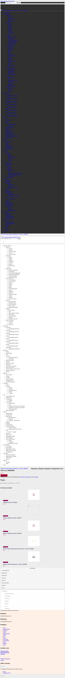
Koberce (10, 49)
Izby (6, 121)
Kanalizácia (8, 164)
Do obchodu (3, 475)
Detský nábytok (11, 71)
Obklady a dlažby (9, 130)
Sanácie (9, 167)
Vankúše (10, 64)
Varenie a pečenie (11, 44)
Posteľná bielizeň (11, 55)
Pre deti (7, 67)
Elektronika (10, 38)
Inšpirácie (5, 92)
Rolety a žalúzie (11, 198)
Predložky (10, 58)
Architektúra (8, 180)
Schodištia (10, 208)
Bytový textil (10, 48)
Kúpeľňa (10, 31)
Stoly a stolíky (11, 21)
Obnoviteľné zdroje (9, 216)
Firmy (7, 230)
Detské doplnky (11, 68)
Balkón (9, 24)
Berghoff (7, 608)
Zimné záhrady (9, 204)
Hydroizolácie (8, 191)
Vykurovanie (8, 168)
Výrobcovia (4, 591)
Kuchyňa (10, 29)
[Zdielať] (3, 675)
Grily (9, 78)
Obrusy (9, 54)
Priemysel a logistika (10, 217)
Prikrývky (10, 60)
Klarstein (7, 598)
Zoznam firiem (6, 640)
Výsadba (10, 160)
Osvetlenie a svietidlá (10, 133)
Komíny (9, 207)
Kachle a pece (11, 170)
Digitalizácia (8, 181)
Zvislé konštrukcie (9, 206)
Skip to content (11, 1)
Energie (7, 188)
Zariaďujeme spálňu (12, 104)
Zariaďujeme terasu (12, 107)
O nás (4, 627)
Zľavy (4, 231)
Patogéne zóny (9, 147)
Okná (7, 197)
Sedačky (10, 17)
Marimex (36, 477)
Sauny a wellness (9, 137)
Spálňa (7, 102)
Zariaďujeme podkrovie (13, 115)
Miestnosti (8, 22)
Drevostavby (8, 183)
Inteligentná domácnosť (13, 39)
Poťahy (9, 57)
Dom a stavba (11, 77)
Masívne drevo (11, 184)
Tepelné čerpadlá (11, 176)
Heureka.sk (23, 477)
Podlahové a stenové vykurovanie (15, 173)
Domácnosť (8, 35)
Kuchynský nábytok (12, 124)
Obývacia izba (11, 32)
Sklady (7, 226)
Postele (9, 15)
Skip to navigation (4, 1)
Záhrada (7, 75)
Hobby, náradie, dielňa (12, 80)
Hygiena (7, 144)
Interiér (4, 117)
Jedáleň (9, 27)
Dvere (7, 118)
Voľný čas (10, 91)
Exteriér (4, 150)
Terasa (7, 105)
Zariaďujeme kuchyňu (12, 98)
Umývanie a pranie (12, 42)
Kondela (7, 603)
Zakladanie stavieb (9, 203)
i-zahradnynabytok (9, 593)
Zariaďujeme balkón (12, 112)
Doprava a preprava (10, 221)
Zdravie (4, 140)
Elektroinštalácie (9, 163)
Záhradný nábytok (12, 85)
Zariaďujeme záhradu (12, 110)
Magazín (7, 229)
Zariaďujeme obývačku (13, 95)
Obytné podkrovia (9, 193)
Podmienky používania (5, 658)
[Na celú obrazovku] (2, 675)
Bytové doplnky (9, 45)
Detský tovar (10, 72)
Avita (6, 606)
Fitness (9, 90)
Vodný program (11, 82)
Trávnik (9, 158)
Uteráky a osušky (11, 61)
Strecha (7, 200)
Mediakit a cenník (6, 672)
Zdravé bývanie (6, 633)
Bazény (9, 154)
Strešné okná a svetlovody (13, 196)
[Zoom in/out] (1, 675)
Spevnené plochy (11, 157)
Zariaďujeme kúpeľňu (12, 101)
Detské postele (11, 70)
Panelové (10, 186)
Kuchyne (7, 123)
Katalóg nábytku (6, 12)
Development (6, 211)
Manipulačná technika (10, 223)
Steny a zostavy (11, 18)
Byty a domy (8, 213)
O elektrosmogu (9, 145)
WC (9, 34)
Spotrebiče (10, 125)
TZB (4, 161)
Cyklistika (10, 88)
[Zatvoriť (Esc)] (4, 675)
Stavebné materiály (10, 148)
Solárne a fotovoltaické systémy (14, 174)
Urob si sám (8, 201)
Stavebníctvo (8, 218)
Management (8, 214)
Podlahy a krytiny (9, 134)
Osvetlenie (10, 81)
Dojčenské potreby (12, 74)
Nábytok (7, 14)
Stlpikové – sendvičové (13, 187)
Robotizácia (8, 224)
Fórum (4, 227)
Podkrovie (8, 114)
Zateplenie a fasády (12, 210)
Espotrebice (8, 596)
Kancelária (10, 28)
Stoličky (9, 19)
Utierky (9, 62)
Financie (7, 190)
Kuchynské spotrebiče (12, 41)
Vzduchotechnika (9, 177)
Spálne (7, 138)
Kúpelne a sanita (9, 127)
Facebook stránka (4, 651)
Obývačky (8, 131)
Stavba (4, 178)
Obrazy (9, 52)
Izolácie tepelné (11, 194)
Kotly (9, 171)
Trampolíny (28, 477)
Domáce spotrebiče (12, 37)
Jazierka (10, 155)
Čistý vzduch (8, 141)
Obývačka (8, 94)
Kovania (9, 51)
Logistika (5, 220)
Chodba (9, 25)
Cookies (2, 660)
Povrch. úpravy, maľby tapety (12, 135)
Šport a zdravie (9, 87)
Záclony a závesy (11, 65)
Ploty (7, 151)
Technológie (8, 166)
